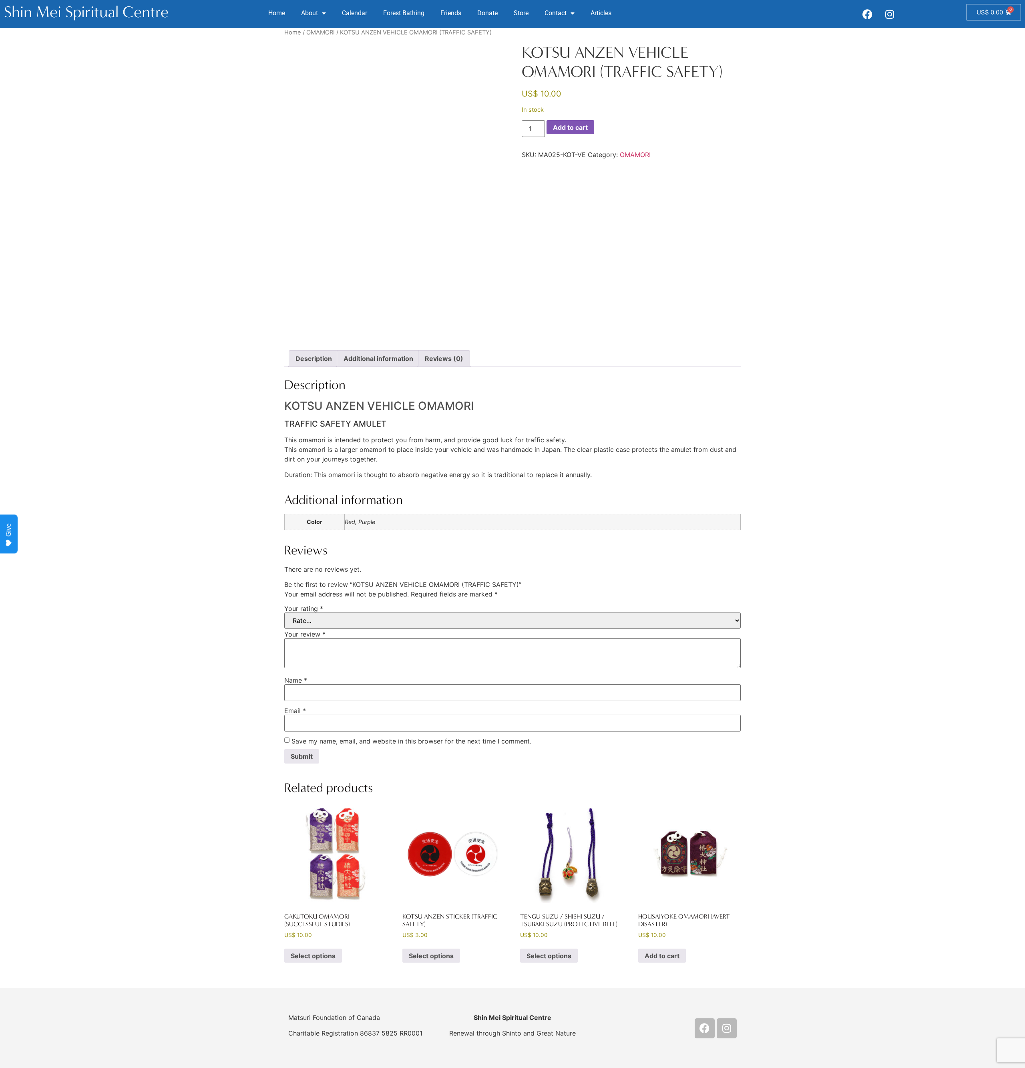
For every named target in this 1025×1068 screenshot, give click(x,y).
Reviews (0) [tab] (444, 359)
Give (8, 530)
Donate (487, 13)
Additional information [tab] (378, 359)
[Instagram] (890, 14)
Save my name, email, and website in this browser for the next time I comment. (411, 741)
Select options (313, 956)
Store (521, 13)
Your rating (303, 608)
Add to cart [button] (662, 956)
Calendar (354, 13)
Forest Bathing (403, 13)
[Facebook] (868, 14)
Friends (450, 13)
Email (295, 710)
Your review (305, 634)
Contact (556, 13)
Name (295, 680)
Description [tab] (313, 359)
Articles (601, 13)
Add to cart (570, 127)
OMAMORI (320, 32)
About (309, 13)
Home (276, 13)
